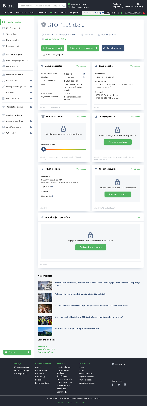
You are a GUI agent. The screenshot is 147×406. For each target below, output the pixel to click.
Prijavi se (131, 6)
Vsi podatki (81, 66)
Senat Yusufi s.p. (46, 352)
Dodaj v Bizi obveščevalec (83, 48)
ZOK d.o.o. (43, 346)
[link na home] (8, 5)
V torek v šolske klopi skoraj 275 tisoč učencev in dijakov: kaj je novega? (89, 317)
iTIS (77, 403)
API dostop (61, 389)
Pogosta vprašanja (86, 376)
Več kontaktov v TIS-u (55, 39)
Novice (38, 367)
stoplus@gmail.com (109, 34)
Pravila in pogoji (85, 380)
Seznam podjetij (20, 373)
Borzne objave (41, 370)
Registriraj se (119, 6)
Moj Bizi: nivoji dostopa (63, 371)
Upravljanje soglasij (87, 383)
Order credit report (65, 382)
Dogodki (38, 380)
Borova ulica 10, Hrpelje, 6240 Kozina (61, 34)
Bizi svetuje (39, 373)
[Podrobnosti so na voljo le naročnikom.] (52, 187)
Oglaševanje (62, 376)
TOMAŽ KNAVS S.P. (46, 349)
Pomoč (82, 370)
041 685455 (88, 34)
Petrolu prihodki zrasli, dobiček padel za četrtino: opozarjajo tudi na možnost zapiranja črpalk (97, 284)
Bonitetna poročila (64, 379)
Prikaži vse (135, 169)
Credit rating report (54, 54)
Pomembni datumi (42, 383)
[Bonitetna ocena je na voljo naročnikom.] (43, 24)
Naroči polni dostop (117, 194)
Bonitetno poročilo (115, 48)
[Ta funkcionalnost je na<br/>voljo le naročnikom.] (31, 80)
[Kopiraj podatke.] (85, 74)
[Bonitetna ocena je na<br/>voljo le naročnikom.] (31, 106)
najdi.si (69, 403)
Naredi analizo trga (21, 370)
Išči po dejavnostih (21, 367)
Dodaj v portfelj (53, 48)
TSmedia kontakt (85, 373)
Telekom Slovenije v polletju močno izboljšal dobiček (80, 294)
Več (138, 217)
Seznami (60, 392)
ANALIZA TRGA (59, 12)
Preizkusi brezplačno (118, 142)
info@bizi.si (120, 364)
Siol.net (60, 403)
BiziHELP (38, 376)
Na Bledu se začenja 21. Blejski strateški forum (77, 328)
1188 (84, 403)
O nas (81, 367)
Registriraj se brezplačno (91, 247)
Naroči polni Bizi (63, 367)
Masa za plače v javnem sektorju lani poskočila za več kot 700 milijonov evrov (91, 305)
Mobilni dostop (63, 385)
